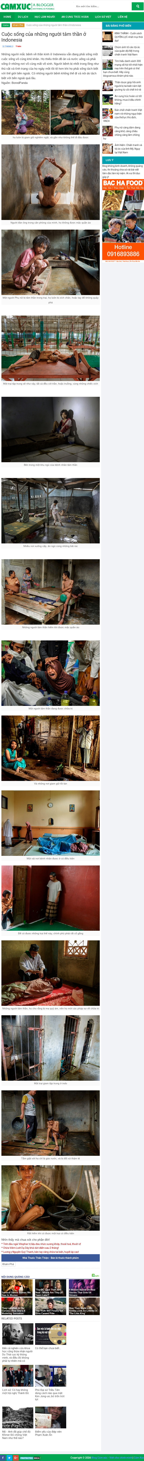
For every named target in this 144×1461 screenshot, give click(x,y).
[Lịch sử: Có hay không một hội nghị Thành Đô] (17, 1376)
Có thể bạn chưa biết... (48, 1348)
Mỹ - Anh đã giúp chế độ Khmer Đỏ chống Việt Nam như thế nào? (16, 1435)
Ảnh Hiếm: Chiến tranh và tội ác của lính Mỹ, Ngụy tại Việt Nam (128, 149)
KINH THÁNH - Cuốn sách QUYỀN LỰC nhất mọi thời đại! (129, 37)
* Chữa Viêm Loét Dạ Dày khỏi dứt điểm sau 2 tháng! (30, 1247)
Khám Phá (18, 25)
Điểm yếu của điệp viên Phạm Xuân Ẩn (48, 1433)
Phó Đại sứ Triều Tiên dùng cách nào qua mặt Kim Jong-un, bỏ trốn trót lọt (49, 1394)
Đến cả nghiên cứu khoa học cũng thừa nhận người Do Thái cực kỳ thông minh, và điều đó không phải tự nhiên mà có (17, 1354)
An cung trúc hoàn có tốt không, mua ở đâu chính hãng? (128, 100)
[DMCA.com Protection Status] (30, 1458)
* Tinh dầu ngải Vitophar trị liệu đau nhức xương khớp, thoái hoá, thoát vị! (41, 1244)
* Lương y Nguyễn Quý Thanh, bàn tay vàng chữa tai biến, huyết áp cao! (40, 1252)
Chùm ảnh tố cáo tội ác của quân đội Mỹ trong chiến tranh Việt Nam (127, 51)
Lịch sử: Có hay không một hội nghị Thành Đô (15, 1391)
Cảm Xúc (139, 1457)
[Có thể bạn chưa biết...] (50, 1334)
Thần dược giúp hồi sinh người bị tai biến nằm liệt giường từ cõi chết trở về (128, 86)
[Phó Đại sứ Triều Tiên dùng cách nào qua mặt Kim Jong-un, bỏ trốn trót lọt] (50, 1376)
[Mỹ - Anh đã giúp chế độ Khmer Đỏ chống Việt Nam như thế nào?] (17, 1417)
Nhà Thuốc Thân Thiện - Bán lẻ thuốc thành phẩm (50, 1257)
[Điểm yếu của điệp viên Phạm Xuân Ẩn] (50, 1417)
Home (6, 25)
